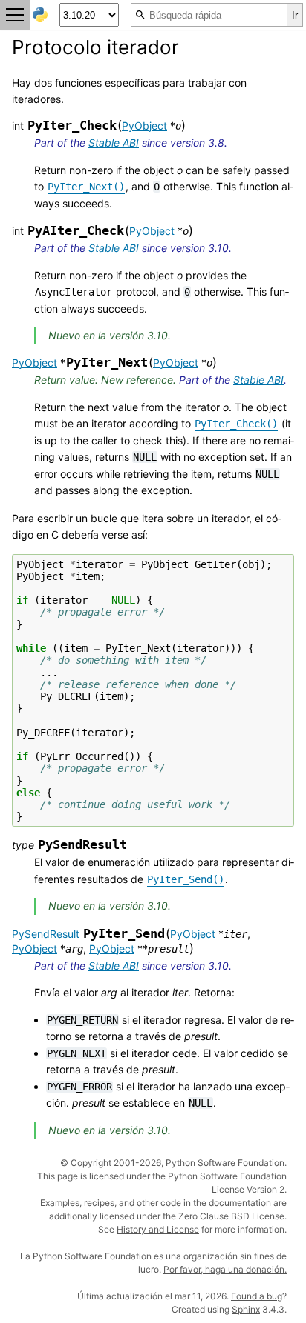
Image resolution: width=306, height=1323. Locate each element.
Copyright (92, 1162)
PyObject (144, 125)
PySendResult (45, 933)
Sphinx (246, 1309)
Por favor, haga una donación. (225, 1269)
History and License (158, 1229)
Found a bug (256, 1296)
